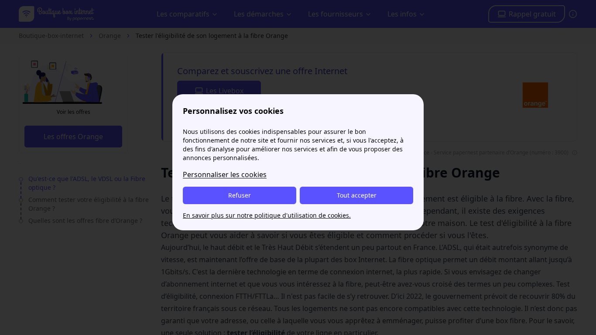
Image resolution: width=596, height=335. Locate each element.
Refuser (239, 195)
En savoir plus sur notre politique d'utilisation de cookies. (267, 215)
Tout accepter (357, 195)
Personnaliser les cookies (225, 174)
